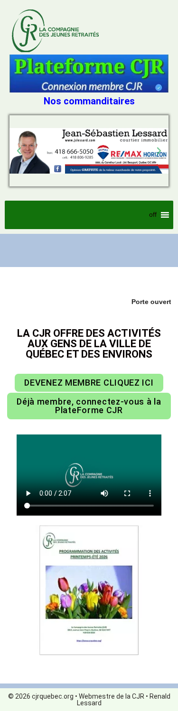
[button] (19, 151)
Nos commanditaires (89, 101)
